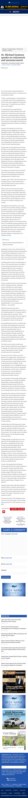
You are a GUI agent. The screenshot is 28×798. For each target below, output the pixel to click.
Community (12, 49)
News (10, 50)
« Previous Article (7, 517)
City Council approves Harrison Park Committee (7, 521)
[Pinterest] (23, 509)
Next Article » (20, 517)
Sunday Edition (17, 793)
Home (4, 49)
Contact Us (15, 790)
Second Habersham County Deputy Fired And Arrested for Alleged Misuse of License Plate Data (13, 649)
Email (6, 564)
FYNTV (23, 793)
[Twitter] (14, 509)
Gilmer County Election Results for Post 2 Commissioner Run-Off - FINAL (20, 523)
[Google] (17, 509)
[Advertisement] (14, 31)
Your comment (9, 534)
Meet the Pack (8, 790)
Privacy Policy (4, 793)
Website (4, 570)
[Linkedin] (20, 509)
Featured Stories (14, 63)
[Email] (3, 511)
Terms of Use (22, 790)
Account (10, 793)
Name (6, 558)
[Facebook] (11, 509)
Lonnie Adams (16, 65)
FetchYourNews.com (7, 770)
